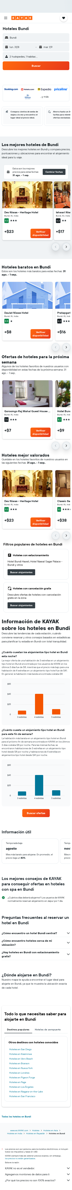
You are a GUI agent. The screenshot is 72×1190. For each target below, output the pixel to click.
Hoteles (35, 1130)
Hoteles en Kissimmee (20, 1054)
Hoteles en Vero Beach (21, 1058)
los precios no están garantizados (20, 1158)
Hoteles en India (14, 1133)
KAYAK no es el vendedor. (20, 1168)
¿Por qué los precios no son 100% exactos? (30, 1180)
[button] (5, 18)
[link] (21, 572)
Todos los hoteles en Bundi (16, 1116)
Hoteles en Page (17, 1082)
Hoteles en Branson (19, 1063)
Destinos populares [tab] (18, 1029)
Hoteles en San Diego (20, 1049)
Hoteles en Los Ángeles (21, 1086)
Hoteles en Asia (50, 1130)
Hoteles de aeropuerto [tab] (48, 1029)
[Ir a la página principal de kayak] (21, 18)
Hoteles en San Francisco (22, 1096)
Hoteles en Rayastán (35, 1133)
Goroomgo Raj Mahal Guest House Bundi (27, 411)
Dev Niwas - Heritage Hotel (21, 212)
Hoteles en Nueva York (21, 1068)
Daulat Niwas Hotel (16, 312)
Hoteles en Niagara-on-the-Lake (26, 1091)
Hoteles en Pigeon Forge (22, 1077)
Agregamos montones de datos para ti (27, 1174)
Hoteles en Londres (19, 1072)
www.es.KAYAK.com (19, 1130)
